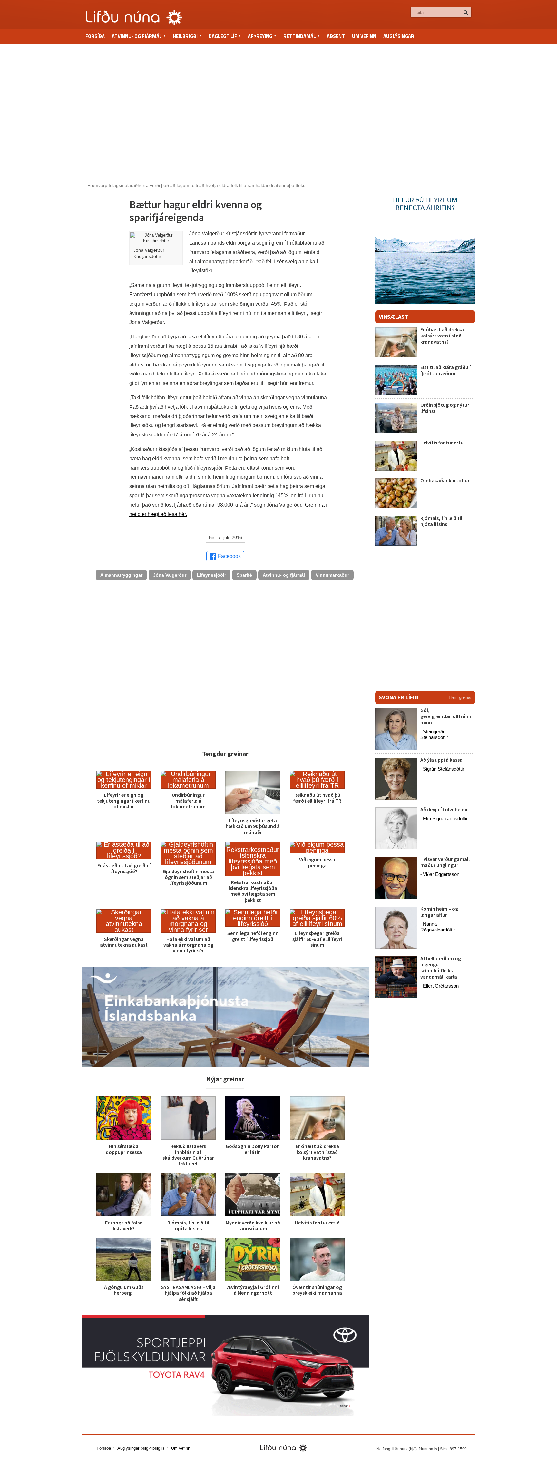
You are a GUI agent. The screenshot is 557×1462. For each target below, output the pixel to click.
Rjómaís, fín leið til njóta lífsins (188, 1225)
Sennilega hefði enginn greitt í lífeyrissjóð (252, 936)
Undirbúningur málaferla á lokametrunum (188, 801)
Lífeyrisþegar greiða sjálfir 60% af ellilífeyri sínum (317, 939)
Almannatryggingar (121, 575)
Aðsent (336, 36)
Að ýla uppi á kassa (441, 759)
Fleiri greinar (460, 697)
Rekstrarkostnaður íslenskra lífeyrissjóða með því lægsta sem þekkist (253, 891)
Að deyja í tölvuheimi (444, 809)
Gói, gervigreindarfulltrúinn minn (446, 716)
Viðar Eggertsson (441, 874)
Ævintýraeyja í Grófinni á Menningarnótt (253, 1290)
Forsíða (95, 36)
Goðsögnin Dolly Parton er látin (253, 1149)
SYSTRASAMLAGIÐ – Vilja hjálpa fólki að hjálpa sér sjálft (188, 1293)
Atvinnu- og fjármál (284, 575)
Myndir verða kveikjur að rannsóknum (253, 1225)
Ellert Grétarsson (441, 986)
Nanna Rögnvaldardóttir (437, 926)
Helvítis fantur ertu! (317, 1222)
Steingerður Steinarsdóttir (434, 734)
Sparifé (244, 575)
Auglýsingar (398, 36)
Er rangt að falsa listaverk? (123, 1225)
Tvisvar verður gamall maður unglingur (445, 862)
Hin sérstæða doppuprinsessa (124, 1149)
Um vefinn (364, 36)
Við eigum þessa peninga (317, 862)
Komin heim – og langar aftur (439, 911)
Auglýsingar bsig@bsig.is (141, 1448)
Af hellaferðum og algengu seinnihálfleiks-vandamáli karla (440, 967)
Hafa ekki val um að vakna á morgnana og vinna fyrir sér (188, 945)
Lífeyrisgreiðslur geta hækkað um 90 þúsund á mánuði (253, 826)
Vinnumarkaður (332, 575)
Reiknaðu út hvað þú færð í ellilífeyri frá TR (317, 798)
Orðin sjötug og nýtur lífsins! (444, 408)
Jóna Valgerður (169, 575)
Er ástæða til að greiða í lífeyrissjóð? (124, 868)
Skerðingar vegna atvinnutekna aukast (124, 942)
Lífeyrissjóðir (211, 575)
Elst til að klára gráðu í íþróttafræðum (445, 370)
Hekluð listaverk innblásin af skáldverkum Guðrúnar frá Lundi (188, 1155)
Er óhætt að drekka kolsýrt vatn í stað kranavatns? (317, 1152)
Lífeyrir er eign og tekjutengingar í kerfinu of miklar (124, 801)
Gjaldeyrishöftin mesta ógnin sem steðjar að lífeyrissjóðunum (188, 877)
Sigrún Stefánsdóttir (443, 769)
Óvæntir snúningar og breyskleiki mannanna (317, 1290)
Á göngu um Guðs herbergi (123, 1290)
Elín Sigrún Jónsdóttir (445, 818)
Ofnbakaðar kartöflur (445, 480)
